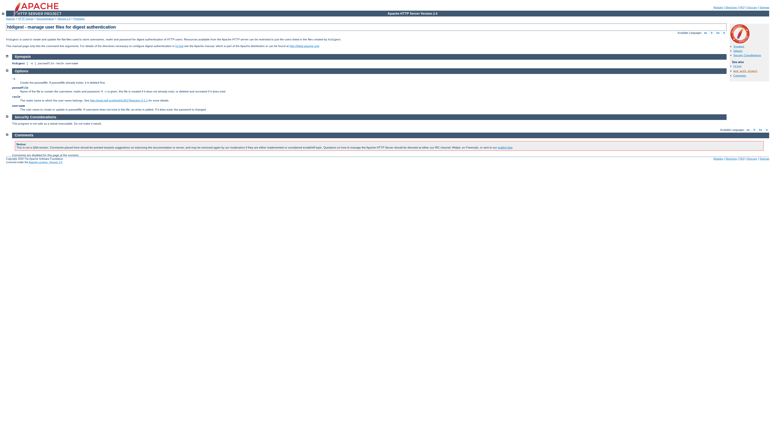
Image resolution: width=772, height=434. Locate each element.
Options (737, 50)
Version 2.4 (63, 18)
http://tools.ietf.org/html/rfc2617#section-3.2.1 (119, 100)
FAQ (742, 7)
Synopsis (738, 46)
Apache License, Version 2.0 (45, 162)
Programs (79, 18)
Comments (739, 75)
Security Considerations (747, 55)
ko (718, 32)
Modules (718, 7)
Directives (731, 7)
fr (711, 32)
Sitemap (764, 7)
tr (724, 32)
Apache (10, 18)
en (705, 32)
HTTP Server (25, 18)
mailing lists (505, 147)
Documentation (45, 18)
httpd (179, 46)
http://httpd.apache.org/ (304, 46)
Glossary (752, 7)
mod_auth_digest (745, 71)
